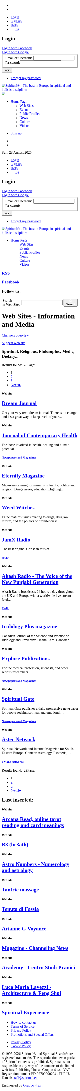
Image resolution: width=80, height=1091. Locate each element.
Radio (5, 558)
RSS (6, 273)
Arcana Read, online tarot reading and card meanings (33, 822)
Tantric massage (20, 890)
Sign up (16, 21)
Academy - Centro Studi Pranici (38, 967)
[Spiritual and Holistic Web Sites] (40, 89)
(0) (17, 29)
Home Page (19, 101)
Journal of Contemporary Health (39, 435)
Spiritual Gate (18, 699)
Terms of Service (22, 1026)
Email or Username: (19, 58)
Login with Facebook (17, 48)
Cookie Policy (21, 1046)
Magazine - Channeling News (35, 948)
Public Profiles (30, 114)
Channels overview (15, 335)
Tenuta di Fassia (20, 909)
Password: (12, 62)
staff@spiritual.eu (25, 1078)
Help (14, 25)
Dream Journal (19, 403)
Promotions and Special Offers (32, 1034)
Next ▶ (16, 385)
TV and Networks (13, 761)
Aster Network (18, 739)
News (24, 118)
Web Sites (27, 105)
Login (15, 17)
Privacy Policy (21, 1030)
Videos (24, 126)
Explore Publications (26, 658)
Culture (25, 122)
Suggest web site (13, 343)
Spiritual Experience (25, 1012)
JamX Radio (16, 540)
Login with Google (15, 52)
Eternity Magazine (23, 476)
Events (24, 110)
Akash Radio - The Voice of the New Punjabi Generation (37, 579)
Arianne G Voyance (24, 929)
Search (70, 304)
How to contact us (23, 1022)
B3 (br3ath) (15, 844)
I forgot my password (26, 78)
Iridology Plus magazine (29, 626)
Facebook (11, 282)
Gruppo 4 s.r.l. (33, 1085)
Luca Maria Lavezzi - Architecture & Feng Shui (31, 990)
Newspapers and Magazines (19, 457)
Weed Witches (18, 507)
